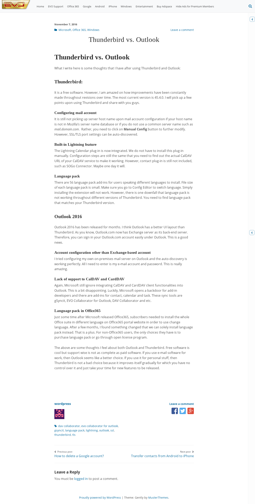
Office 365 (73, 6)
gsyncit (59, 430)
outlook (104, 430)
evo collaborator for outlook (99, 426)
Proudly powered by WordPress (100, 497)
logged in (81, 478)
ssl (112, 430)
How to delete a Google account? (79, 454)
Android (100, 6)
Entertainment (144, 6)
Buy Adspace (164, 6)
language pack (74, 430)
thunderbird (62, 435)
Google (87, 6)
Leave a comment (182, 30)
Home (40, 6)
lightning (92, 430)
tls (74, 435)
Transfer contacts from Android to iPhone (162, 454)
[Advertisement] (126, 381)
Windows (126, 6)
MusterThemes (158, 497)
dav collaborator (69, 426)
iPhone (113, 6)
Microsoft (65, 30)
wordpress (62, 404)
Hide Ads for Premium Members (195, 6)
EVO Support (55, 6)
